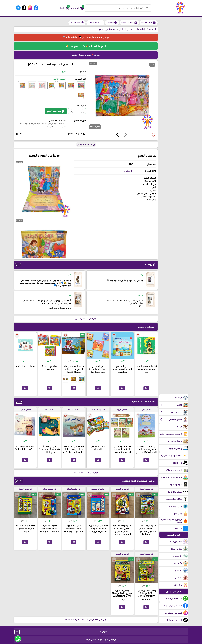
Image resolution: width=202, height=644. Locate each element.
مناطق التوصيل (95, 22)
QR (18, 133)
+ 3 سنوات (128, 171)
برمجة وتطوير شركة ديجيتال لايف (101, 639)
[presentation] (125, 135)
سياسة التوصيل (86, 144)
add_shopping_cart (146, 388)
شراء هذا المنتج (56, 111)
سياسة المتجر (77, 22)
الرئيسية (152, 29)
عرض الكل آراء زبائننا (85, 319)
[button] (77, 8)
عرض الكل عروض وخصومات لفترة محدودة (86, 619)
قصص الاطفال (125, 29)
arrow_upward (17, 632)
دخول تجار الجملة (129, 22)
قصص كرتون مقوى (107, 29)
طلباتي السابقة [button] (148, 22)
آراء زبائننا (112, 22)
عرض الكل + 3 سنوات (85, 472)
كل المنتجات (140, 29)
